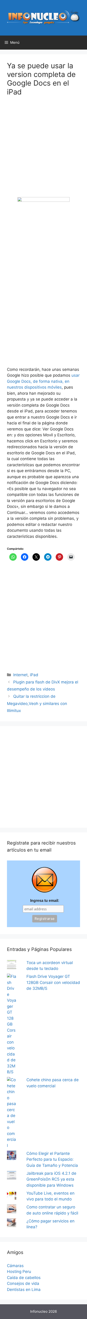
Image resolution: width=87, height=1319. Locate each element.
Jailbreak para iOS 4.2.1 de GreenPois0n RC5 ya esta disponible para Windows (51, 1179)
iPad (34, 674)
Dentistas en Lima (24, 1289)
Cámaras (15, 1265)
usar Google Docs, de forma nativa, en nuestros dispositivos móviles (43, 381)
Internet (20, 674)
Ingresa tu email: (44, 901)
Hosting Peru (19, 1271)
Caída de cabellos (24, 1277)
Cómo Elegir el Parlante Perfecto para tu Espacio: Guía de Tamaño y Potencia (52, 1159)
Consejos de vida (23, 1283)
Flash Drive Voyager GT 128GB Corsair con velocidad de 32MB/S (53, 982)
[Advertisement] (43, 150)
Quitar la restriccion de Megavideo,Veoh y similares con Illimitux (37, 703)
